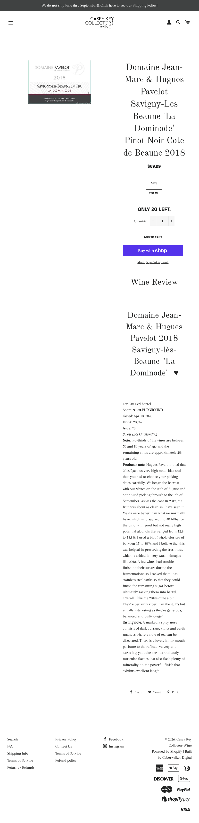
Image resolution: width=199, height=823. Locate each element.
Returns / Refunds (20, 767)
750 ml (154, 193)
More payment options (152, 262)
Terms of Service (20, 760)
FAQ (10, 746)
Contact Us (63, 746)
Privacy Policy (66, 739)
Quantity (140, 221)
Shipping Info (17, 753)
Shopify (176, 751)
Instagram (116, 746)
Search (12, 739)
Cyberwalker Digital (177, 757)
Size (154, 183)
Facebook (115, 739)
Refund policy (65, 760)
